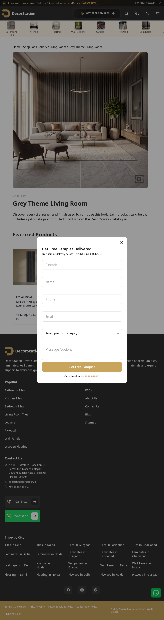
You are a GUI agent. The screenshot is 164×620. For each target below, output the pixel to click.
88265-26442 (92, 376)
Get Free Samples (82, 367)
